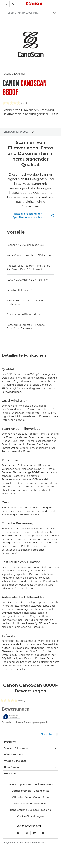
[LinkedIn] (34, 833)
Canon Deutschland (29, 825)
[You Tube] (43, 833)
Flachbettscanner (14, 74)
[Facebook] (18, 833)
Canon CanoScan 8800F (16, 131)
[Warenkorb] (5, 4)
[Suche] (13, 4)
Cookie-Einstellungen (30, 816)
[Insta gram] (26, 833)
